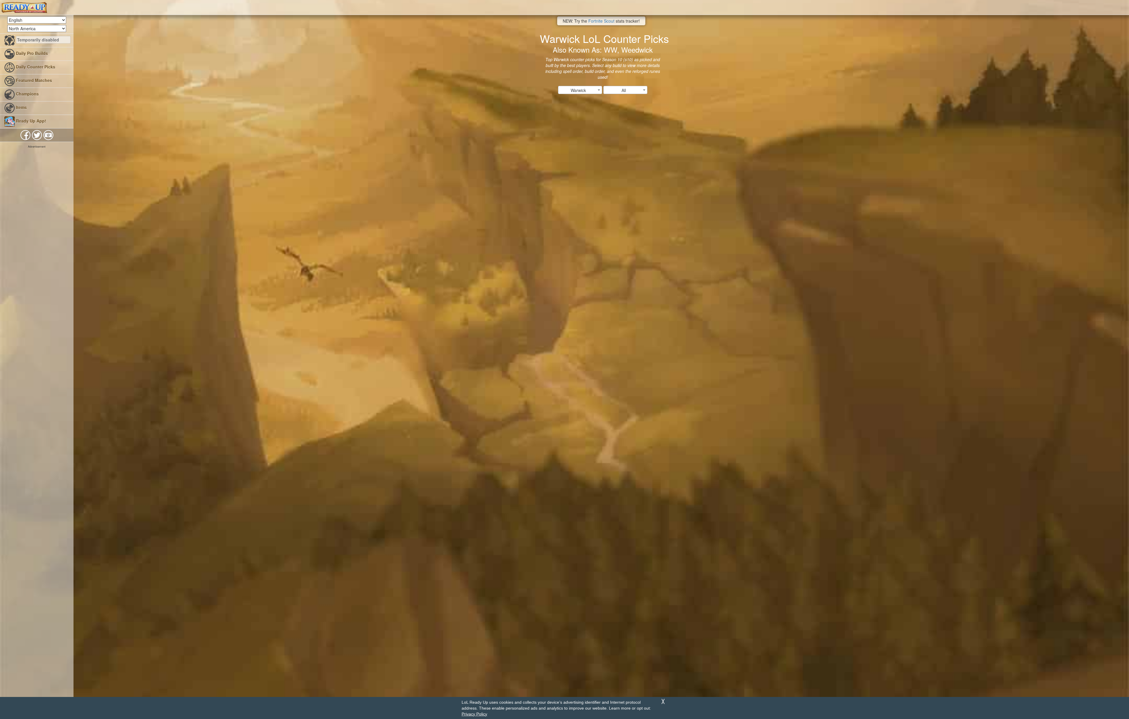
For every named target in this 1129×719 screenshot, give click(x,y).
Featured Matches (33, 80)
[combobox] (580, 90)
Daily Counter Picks (35, 67)
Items (21, 107)
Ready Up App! (30, 121)
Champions (27, 94)
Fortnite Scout (601, 21)
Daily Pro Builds (31, 53)
